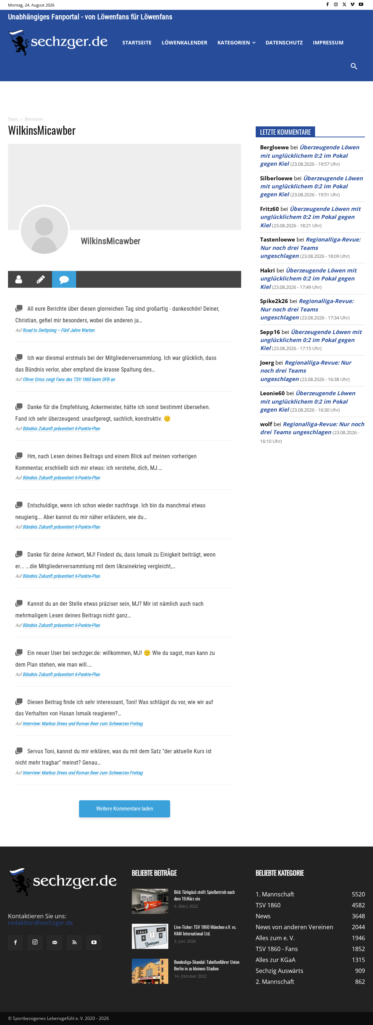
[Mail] (54, 942)
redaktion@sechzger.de (40, 923)
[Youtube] (361, 5)
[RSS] (74, 942)
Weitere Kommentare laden (124, 808)
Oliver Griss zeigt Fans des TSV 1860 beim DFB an (69, 379)
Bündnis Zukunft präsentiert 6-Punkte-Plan (61, 428)
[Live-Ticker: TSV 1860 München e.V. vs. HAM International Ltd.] (150, 936)
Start (13, 119)
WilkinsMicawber (110, 241)
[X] (344, 5)
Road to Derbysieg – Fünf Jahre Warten (58, 330)
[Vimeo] (352, 5)
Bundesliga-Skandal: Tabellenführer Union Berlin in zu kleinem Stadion (206, 965)
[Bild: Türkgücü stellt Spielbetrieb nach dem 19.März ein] (150, 901)
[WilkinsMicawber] (44, 230)
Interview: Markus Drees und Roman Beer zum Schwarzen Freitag (82, 723)
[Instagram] (336, 5)
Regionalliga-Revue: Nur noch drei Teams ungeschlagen (310, 247)
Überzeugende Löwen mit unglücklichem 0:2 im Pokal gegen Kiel (309, 155)
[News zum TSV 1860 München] (58, 43)
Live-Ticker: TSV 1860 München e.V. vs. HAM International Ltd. (205, 930)
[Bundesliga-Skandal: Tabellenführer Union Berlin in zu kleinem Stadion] (150, 971)
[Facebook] (327, 5)
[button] (354, 67)
